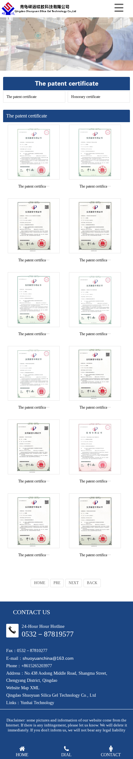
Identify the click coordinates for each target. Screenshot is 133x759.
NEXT (74, 583)
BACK (92, 583)
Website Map (17, 688)
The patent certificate (21, 97)
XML (35, 688)
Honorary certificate (85, 97)
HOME (39, 583)
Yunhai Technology (37, 702)
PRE (57, 583)
